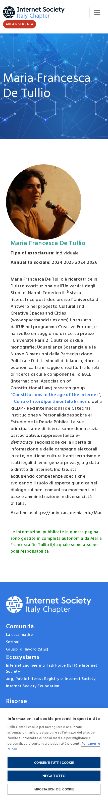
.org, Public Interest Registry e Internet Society (50, 679)
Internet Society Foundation (33, 686)
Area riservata (19, 24)
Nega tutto (54, 776)
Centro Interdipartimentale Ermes (50, 401)
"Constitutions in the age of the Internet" (55, 395)
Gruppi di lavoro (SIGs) (27, 649)
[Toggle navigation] (97, 12)
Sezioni (12, 642)
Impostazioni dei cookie (54, 789)
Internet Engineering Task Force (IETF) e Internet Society (51, 668)
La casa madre (19, 635)
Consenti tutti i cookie (54, 763)
